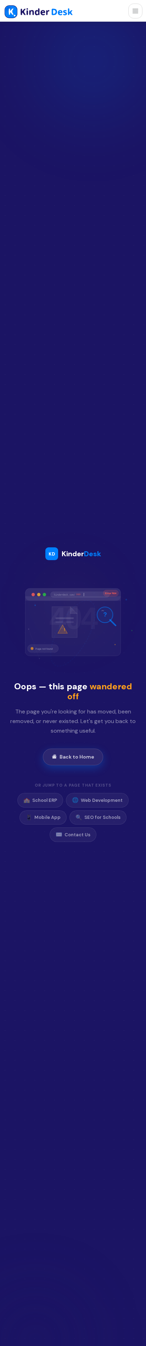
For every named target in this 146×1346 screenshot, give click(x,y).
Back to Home (77, 757)
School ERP (40, 800)
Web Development (97, 800)
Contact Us (73, 834)
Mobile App (43, 817)
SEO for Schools (97, 817)
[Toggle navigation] (135, 11)
